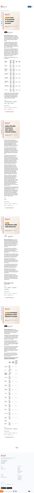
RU (32, 491)
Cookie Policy (19, 479)
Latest (2, 467)
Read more (9, 33)
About (18, 467)
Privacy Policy (19, 477)
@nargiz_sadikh (6, 283)
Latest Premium (3, 468)
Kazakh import (7, 289)
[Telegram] (9, 484)
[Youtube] (7, 484)
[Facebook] (3, 484)
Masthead (19, 468)
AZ (30, 491)
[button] (1, 12)
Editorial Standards (20, 471)
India (5, 199)
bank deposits (15, 428)
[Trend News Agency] (3, 456)
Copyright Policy (20, 478)
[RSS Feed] (12, 484)
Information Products (4, 477)
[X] (5, 484)
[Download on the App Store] (3, 488)
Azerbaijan (14, 101)
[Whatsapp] (1, 484)
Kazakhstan (9, 287)
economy (12, 103)
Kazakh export (14, 287)
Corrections (19, 472)
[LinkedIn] (11, 484)
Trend (13, 38)
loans (5, 103)
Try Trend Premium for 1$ (9, 111)
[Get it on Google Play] (9, 488)
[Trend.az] (4, 7)
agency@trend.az (3, 463)
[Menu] (32, 7)
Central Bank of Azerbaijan (8, 101)
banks (8, 103)
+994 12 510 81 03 (3, 462)
